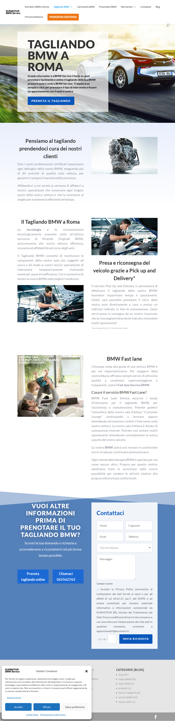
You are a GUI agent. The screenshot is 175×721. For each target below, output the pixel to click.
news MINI (124, 683)
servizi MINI (125, 702)
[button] (86, 671)
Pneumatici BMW (107, 7)
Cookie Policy (32, 714)
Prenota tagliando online (33, 576)
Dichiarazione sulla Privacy (53, 714)
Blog (158, 7)
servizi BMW (125, 697)
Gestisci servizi (14, 697)
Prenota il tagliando (51, 100)
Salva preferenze (75, 707)
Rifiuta (46, 707)
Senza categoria (127, 692)
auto (121, 674)
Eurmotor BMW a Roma (37, 7)
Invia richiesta (136, 638)
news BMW (124, 679)
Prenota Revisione (34, 17)
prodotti (123, 688)
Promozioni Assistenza (63, 17)
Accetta (18, 707)
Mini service (127, 7)
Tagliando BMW (61, 7)
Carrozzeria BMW (86, 7)
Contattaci (145, 7)
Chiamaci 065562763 (66, 576)
